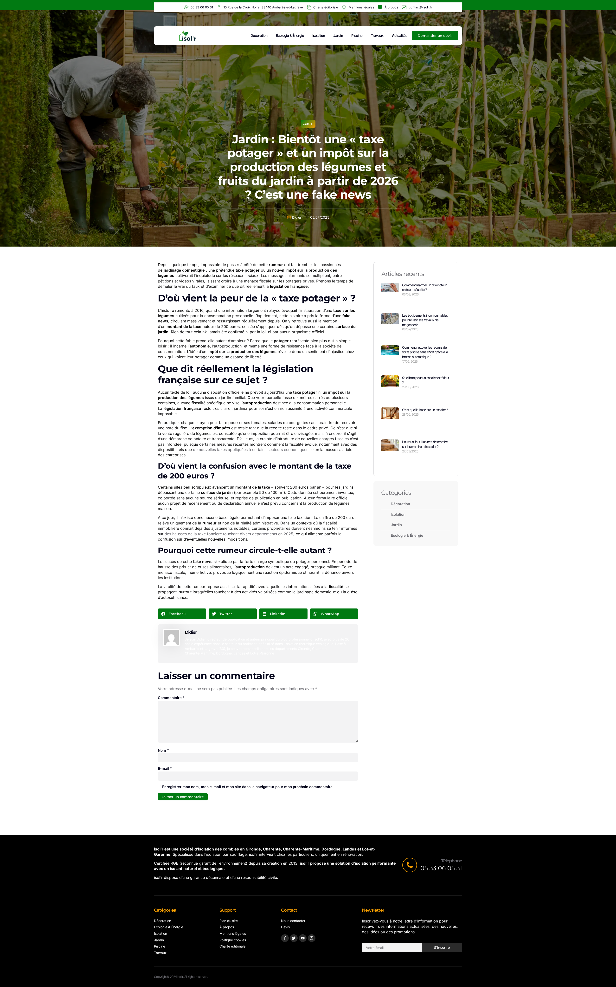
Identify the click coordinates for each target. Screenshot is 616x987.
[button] (182, 613)
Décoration (258, 35)
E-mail (165, 768)
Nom (163, 750)
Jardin (338, 35)
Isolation (318, 35)
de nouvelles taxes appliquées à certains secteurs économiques (250, 449)
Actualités (399, 35)
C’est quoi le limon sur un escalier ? (425, 410)
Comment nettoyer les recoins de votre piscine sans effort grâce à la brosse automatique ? (425, 352)
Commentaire (171, 697)
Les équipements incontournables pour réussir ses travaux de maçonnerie (425, 320)
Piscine (356, 35)
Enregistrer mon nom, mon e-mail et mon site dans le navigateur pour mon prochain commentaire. (248, 786)
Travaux (377, 35)
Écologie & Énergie (290, 35)
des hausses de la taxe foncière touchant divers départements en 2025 (229, 533)
